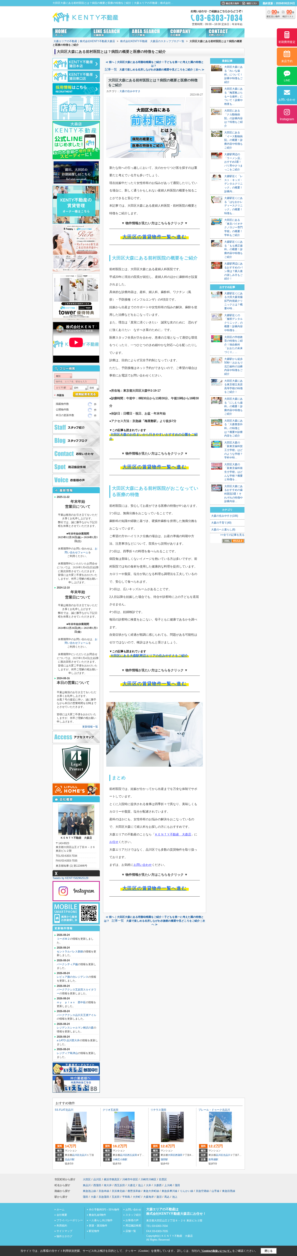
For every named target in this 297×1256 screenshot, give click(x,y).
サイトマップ (64, 1231)
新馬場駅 (213, 1159)
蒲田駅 (164, 1159)
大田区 (171, 1155)
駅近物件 (94, 1231)
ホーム (60, 1209)
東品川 (87, 1185)
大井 (148, 1185)
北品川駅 (70, 1159)
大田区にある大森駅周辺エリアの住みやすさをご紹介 (149, 655)
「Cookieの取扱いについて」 (216, 1251)
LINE (287, 80)
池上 (140, 1185)
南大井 (108, 1185)
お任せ (113, 842)
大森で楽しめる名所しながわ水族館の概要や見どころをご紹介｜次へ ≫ (161, 69)
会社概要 (62, 1214)
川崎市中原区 (130, 1179)
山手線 (215, 1190)
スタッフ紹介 (133, 1214)
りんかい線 (186, 1190)
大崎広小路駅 (120, 1159)
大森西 (158, 1185)
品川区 (75, 1155)
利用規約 (62, 1225)
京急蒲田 (104, 1196)
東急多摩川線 (169, 1190)
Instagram (287, 119)
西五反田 (132, 1155)
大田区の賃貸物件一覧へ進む (154, 236)
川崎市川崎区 (148, 1179)
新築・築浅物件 (98, 1225)
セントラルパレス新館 (70, 951)
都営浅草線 (134, 1190)
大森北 (131, 1185)
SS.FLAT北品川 (64, 1109)
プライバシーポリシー (70, 1220)
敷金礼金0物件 (97, 1214)
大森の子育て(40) (221, 522)
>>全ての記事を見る (232, 534)
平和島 (126, 1196)
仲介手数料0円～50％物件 (104, 1209)
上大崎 (168, 1185)
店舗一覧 (130, 1231)
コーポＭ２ (63, 938)
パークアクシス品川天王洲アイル (76, 1015)
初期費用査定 (286, 42)
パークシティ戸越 (67, 964)
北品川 (83, 1155)
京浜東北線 (118, 1190)
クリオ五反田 (110, 1109)
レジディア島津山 (67, 1053)
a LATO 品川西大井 (68, 1040)
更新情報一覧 (90, 726)
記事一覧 (111, 69)
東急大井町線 (151, 1190)
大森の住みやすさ (129, 91)
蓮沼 (159, 1196)
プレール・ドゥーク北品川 (214, 1109)
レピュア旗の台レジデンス (72, 976)
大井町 (137, 1196)
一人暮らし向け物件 (101, 1220)
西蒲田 (178, 1155)
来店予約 (287, 61)
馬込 (167, 1196)
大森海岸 (148, 1196)
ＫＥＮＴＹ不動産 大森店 (173, 834)
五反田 (116, 1196)
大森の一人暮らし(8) (223, 529)
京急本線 (104, 1190)
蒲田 (177, 1185)
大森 (93, 1196)
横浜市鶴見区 (112, 1179)
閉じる (269, 1250)
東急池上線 (89, 1190)
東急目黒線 (228, 1190)
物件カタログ (64, 1236)
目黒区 (163, 1179)
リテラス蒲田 (158, 1109)
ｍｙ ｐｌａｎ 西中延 (71, 1002)
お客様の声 (132, 1220)
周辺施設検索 (133, 1225)
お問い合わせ (143, 864)
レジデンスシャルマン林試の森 (75, 1027)
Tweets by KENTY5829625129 (70, 878)
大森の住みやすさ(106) (224, 515)
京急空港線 (202, 1190)
